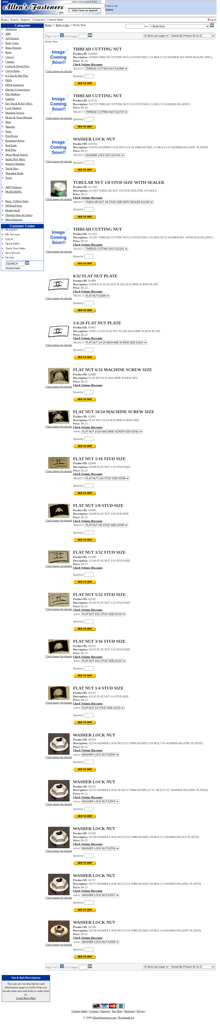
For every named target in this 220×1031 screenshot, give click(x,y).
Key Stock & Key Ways (18, 103)
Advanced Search (12, 268)
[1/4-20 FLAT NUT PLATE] (59, 341)
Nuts (8, 122)
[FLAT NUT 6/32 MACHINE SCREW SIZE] (59, 383)
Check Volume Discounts (87, 64)
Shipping (129, 1011)
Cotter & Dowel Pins (17, 66)
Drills (8, 80)
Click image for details (59, 71)
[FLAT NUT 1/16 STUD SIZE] (59, 467)
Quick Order (12, 243)
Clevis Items (12, 71)
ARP (8, 33)
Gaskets (9, 98)
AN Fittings (12, 38)
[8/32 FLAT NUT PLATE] (59, 294)
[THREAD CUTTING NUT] (59, 67)
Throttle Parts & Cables (18, 215)
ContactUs (38, 19)
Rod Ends (11, 145)
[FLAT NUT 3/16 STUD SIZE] (59, 652)
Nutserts (10, 126)
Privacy (141, 1011)
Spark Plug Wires (15, 159)
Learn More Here (26, 998)
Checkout (109, 9)
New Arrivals (12, 252)
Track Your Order (15, 248)
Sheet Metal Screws (16, 154)
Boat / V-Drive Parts (16, 201)
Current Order (55, 19)
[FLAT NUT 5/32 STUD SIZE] (59, 605)
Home (4, 19)
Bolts (8, 52)
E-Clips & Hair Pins (16, 75)
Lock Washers (13, 108)
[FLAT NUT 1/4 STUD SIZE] (59, 699)
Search (14, 19)
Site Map (117, 1011)
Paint (8, 131)
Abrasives (11, 29)
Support (25, 19)
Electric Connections (17, 89)
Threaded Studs (14, 173)
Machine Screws (14, 112)
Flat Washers (12, 94)
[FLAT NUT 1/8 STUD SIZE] (59, 517)
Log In (9, 238)
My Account (12, 234)
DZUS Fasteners (14, 84)
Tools (8, 177)
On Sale (9, 257)
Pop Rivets (11, 136)
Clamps (9, 61)
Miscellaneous (13, 219)
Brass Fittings (13, 47)
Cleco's (9, 57)
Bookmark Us (126, 1017)
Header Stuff (12, 210)
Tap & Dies (11, 168)
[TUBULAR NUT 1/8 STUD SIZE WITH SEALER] (59, 195)
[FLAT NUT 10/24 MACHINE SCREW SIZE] (59, 423)
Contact (94, 1011)
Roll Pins (10, 149)
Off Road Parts (13, 205)
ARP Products (13, 187)
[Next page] (62, 36)
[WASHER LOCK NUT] (59, 157)
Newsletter (11, 229)
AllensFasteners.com (104, 1017)
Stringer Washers (15, 163)
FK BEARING (13, 191)
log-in (213, 19)
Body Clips (62, 25)
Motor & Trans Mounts (18, 117)
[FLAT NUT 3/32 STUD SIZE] (59, 562)
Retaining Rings (14, 140)
